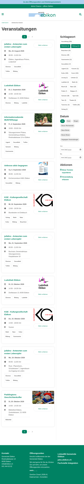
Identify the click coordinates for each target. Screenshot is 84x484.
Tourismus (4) (65, 105)
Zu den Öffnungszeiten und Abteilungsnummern (42, 2)
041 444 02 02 (7, 466)
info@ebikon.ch (7, 464)
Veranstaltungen (17, 22)
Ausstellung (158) (66, 41)
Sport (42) (75, 96)
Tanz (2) (63, 100)
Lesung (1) (64, 77)
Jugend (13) (64, 68)
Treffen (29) (76, 105)
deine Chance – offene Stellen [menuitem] (43, 6)
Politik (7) (64, 91)
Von (61, 146)
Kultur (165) (64, 73)
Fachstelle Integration (68, 463)
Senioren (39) (65, 96)
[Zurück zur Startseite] (42, 14)
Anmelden (44, 477)
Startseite (5, 22)
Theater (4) (72, 100)
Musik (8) (64, 86)
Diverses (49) (65, 55)
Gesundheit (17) (66, 64)
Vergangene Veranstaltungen (69, 139)
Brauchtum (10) (65, 50)
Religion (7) (73, 91)
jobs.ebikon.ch (65, 460)
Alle (62, 121)
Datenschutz (34, 477)
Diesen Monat (65, 135)
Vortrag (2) (64, 109)
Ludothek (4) (65, 82)
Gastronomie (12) (66, 59)
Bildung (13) (75, 46)
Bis (61, 154)
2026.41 (45, 474)
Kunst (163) (75, 73)
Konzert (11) (75, 68)
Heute (68, 121)
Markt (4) (74, 82)
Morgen (76, 121)
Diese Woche (65, 130)
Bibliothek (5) (65, 46)
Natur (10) (73, 86)
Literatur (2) (74, 77)
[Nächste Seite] (32, 36)
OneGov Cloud (35, 474)
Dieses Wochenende (67, 125)
